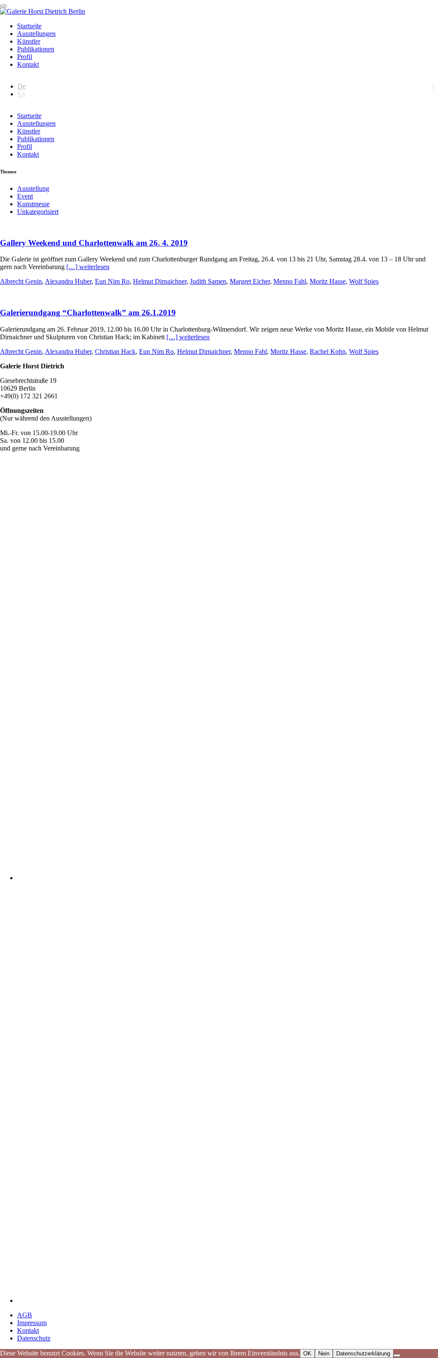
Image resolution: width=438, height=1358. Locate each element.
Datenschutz (33, 1338)
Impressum (32, 1322)
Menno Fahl (289, 281)
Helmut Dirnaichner (159, 281)
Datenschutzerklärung (363, 1353)
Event (25, 196)
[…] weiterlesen (88, 266)
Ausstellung (33, 188)
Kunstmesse (33, 204)
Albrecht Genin (21, 281)
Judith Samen (208, 281)
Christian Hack (115, 351)
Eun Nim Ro (112, 281)
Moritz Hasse (328, 281)
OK (307, 1353)
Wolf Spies (364, 281)
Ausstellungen (36, 33)
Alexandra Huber (68, 281)
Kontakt (28, 64)
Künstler (28, 41)
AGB (24, 1315)
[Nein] (397, 1355)
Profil (24, 56)
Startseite (29, 26)
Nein (323, 1353)
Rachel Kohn (328, 351)
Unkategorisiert (38, 211)
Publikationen (35, 49)
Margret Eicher (250, 281)
